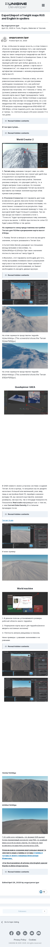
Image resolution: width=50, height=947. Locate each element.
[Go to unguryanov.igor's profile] (4, 39)
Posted (18, 41)
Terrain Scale (7, 520)
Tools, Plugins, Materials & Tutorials (31, 28)
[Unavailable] (25, 155)
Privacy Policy (20, 940)
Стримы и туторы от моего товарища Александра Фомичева (22, 855)
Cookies (32, 940)
